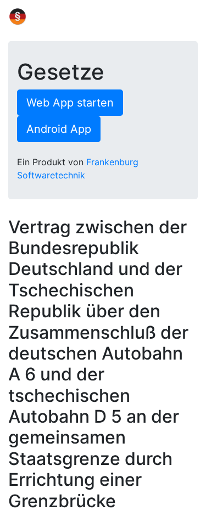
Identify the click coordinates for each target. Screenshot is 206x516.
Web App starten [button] (70, 102)
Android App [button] (58, 129)
